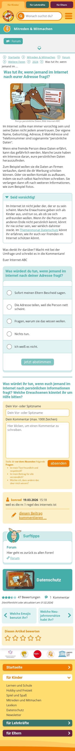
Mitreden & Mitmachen (41, 57)
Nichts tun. (22, 334)
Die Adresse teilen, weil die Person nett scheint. (41, 307)
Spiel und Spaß (16, 695)
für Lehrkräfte (37, 4)
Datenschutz (15, 710)
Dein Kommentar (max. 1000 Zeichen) (31, 419)
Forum (66, 57)
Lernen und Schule (19, 685)
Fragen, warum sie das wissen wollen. (40, 321)
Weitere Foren (16, 62)
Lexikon (11, 705)
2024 (35, 62)
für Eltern (62, 4)
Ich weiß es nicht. (26, 347)
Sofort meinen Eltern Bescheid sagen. (40, 293)
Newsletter (13, 715)
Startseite (14, 57)
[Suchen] (20, 16)
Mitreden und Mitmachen (23, 700)
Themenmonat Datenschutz (39, 230)
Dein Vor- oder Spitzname (23, 406)
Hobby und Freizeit (19, 690)
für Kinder (13, 4)
